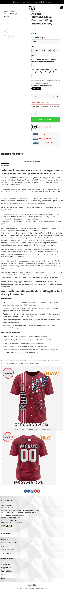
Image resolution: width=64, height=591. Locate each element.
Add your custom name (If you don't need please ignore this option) (44, 60)
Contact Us (5, 564)
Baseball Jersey (37, 11)
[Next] (24, 22)
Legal (3, 578)
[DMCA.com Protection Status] (7, 526)
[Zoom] (6, 31)
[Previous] (6, 22)
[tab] (5, 165)
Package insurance (38, 80)
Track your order (7, 553)
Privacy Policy (6, 546)
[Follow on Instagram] (28, 491)
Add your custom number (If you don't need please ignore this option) (44, 71)
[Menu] (2, 7)
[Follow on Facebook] (25, 491)
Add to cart (45, 119)
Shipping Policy (6, 568)
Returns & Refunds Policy (10, 543)
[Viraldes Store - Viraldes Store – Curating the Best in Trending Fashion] (32, 7)
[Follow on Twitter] (32, 491)
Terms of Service (7, 550)
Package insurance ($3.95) (42, 86)
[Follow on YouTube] (38, 491)
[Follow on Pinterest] (35, 491)
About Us (4, 539)
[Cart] (61, 7)
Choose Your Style (38, 38)
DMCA (3, 574)
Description (5, 165)
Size (33, 46)
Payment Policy (6, 571)
